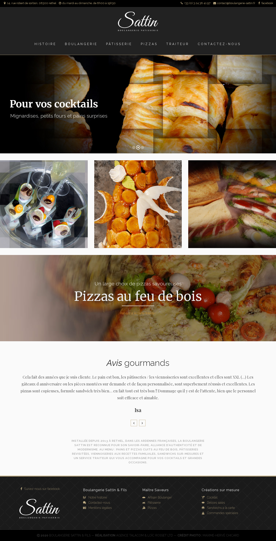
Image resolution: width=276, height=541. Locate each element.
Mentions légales (100, 507)
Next (142, 423)
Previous (134, 423)
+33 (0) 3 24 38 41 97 (197, 3)
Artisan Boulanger (160, 497)
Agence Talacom (130, 535)
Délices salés (216, 502)
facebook (267, 3)
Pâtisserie (154, 502)
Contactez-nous (99, 502)
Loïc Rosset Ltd (160, 535)
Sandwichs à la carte (221, 507)
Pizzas (152, 507)
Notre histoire (97, 497)
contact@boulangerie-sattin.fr (235, 3)
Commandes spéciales (222, 512)
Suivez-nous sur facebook (41, 489)
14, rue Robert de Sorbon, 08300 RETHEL (31, 3)
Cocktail (212, 497)
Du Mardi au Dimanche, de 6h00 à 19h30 (89, 3)
